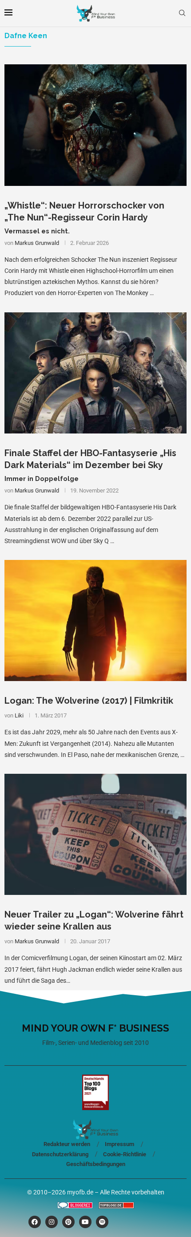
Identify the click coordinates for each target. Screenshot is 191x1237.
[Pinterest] (68, 1222)
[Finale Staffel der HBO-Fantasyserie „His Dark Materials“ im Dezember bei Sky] (95, 372)
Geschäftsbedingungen (95, 1164)
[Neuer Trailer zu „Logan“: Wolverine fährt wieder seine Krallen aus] (95, 834)
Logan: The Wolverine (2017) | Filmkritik (88, 700)
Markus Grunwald (37, 243)
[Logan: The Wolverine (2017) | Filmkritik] (95, 620)
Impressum (119, 1144)
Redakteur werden (67, 1144)
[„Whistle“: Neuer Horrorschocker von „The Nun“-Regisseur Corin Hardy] (95, 124)
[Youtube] (85, 1222)
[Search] (182, 13)
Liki (19, 715)
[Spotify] (102, 1222)
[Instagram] (51, 1222)
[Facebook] (34, 1222)
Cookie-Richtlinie (124, 1154)
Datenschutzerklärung (60, 1154)
